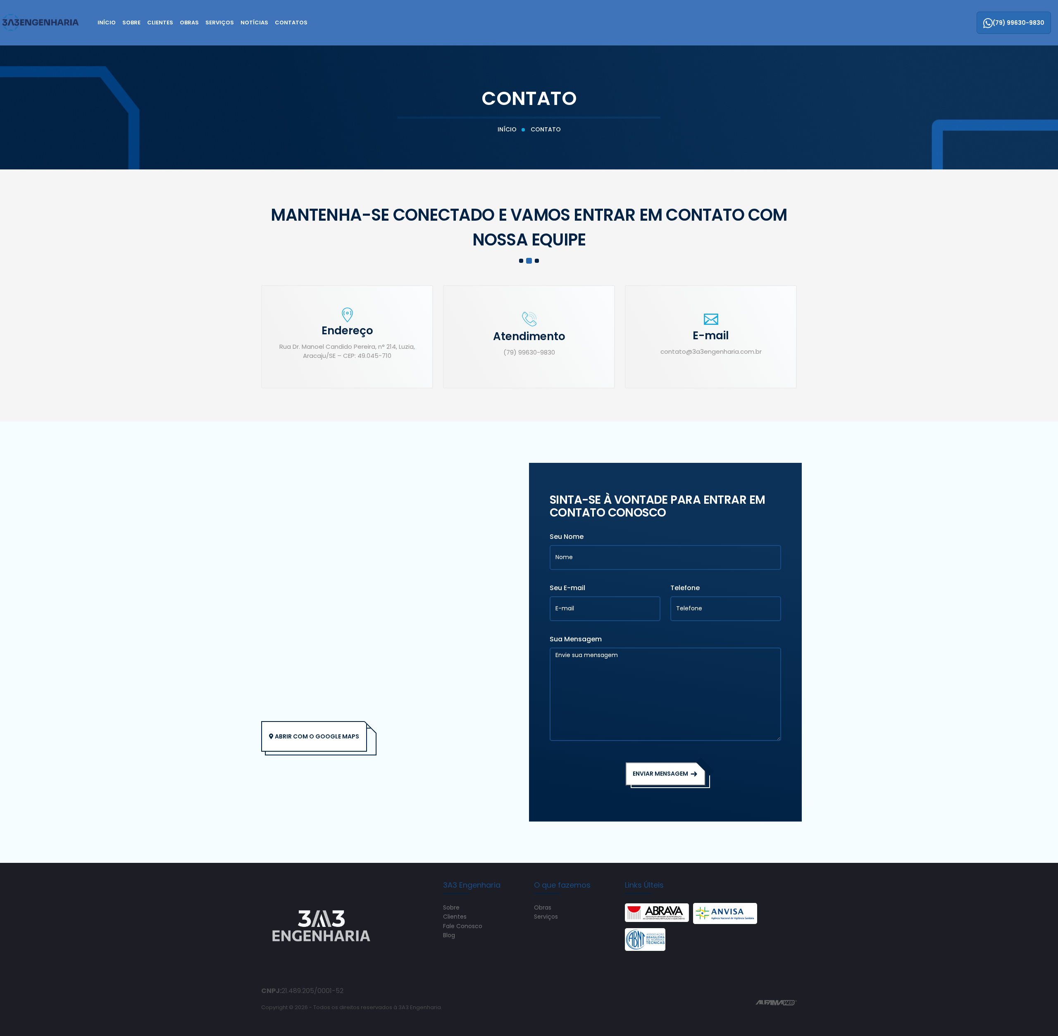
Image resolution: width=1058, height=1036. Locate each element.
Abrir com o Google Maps (316, 736)
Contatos (291, 22)
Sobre (131, 22)
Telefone (685, 588)
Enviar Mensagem (661, 773)
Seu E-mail (567, 588)
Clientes (160, 22)
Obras (189, 22)
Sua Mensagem (576, 639)
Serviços (219, 22)
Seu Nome (567, 536)
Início (107, 22)
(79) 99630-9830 (1018, 23)
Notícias (254, 22)
